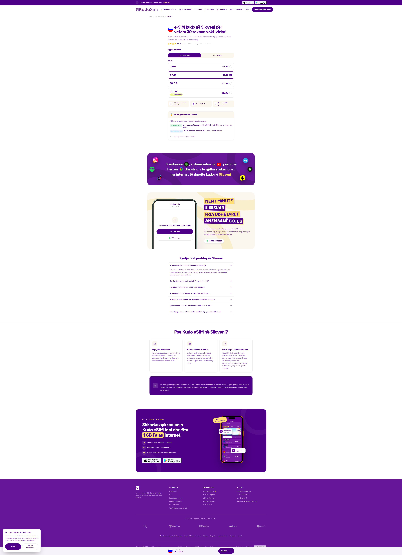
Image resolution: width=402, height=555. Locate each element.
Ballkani (205, 536)
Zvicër (240, 536)
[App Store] (151, 460)
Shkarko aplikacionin (262, 9)
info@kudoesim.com (244, 491)
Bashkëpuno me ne (175, 498)
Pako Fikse (186, 55)
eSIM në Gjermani (209, 501)
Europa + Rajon (223, 536)
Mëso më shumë (28, 540)
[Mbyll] (137, 2)
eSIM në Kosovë (208, 498)
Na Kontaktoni (174, 505)
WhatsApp (176, 238)
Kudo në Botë (189, 536)
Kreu (151, 16)
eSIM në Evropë (208, 491)
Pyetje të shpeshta (175, 501)
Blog (170, 495)
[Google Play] (172, 460)
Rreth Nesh (173, 491)
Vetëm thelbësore (30, 547)
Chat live (176, 232)
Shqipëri (213, 536)
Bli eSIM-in (225, 551)
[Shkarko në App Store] (248, 2)
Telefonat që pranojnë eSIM (178, 508)
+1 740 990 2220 (243, 495)
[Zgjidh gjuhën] (248, 9)
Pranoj (13, 547)
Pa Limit (219, 55)
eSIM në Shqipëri (209, 495)
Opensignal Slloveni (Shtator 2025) (184, 137)
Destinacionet (159, 16)
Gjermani (233, 536)
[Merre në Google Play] (260, 2)
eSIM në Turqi (207, 505)
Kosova (198, 536)
